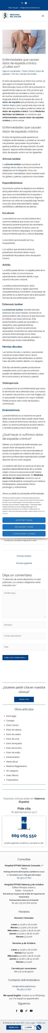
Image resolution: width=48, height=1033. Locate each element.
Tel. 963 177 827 (24, 878)
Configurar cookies (24, 534)
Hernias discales (12, 346)
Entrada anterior (24, 556)
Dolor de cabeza (13, 730)
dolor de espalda (11, 102)
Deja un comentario (11, 71)
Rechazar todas (24, 527)
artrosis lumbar (13, 164)
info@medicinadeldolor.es (30, 8)
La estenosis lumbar (12, 310)
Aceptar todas (24, 520)
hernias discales (13, 352)
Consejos (10, 720)
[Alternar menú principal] (43, 16)
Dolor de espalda (14, 743)
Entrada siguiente (24, 563)
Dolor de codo (12, 739)
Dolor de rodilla (13, 752)
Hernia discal (12, 762)
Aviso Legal (30, 1023)
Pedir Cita (13, 1027)
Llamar (28, 1027)
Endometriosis (11, 410)
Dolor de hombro (14, 748)
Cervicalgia (11, 716)
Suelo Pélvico (12, 775)
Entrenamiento (13, 757)
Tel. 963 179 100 (18, 903)
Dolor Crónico (28, 71)
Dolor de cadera (13, 734)
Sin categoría (12, 771)
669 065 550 (13, 8)
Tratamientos (12, 780)
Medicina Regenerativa (16, 766)
